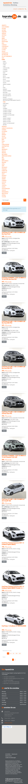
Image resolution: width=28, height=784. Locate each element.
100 (16, 653)
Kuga (4, 87)
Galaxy (4, 82)
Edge (4, 73)
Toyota (4, 185)
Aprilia (4, 33)
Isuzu (3, 136)
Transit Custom (7, 121)
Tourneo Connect (7, 110)
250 (20, 653)
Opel (3, 164)
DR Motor (5, 54)
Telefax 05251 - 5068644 (9, 720)
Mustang (5, 92)
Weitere (5, 124)
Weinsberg (5, 192)
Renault (4, 172)
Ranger (4, 105)
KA (3, 86)
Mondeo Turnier (7, 90)
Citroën (4, 48)
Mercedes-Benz (6, 156)
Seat (3, 174)
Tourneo (5, 108)
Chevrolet (5, 46)
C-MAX (4, 64)
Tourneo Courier (7, 111)
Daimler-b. (5, 53)
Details (4, 252)
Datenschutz (8, 756)
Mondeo (5, 89)
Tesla (3, 184)
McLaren (4, 154)
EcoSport (5, 71)
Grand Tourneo (7, 84)
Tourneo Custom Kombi (8, 115)
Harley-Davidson (7, 128)
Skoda (4, 177)
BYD (3, 43)
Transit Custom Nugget (8, 123)
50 (13, 653)
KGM (3, 141)
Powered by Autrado (18, 782)
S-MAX (4, 106)
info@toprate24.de (8, 722)
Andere (4, 32)
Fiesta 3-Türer (6, 77)
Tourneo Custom (7, 113)
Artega (4, 35)
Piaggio (4, 169)
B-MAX (4, 61)
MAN (3, 148)
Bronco (5, 63)
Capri (4, 66)
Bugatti (4, 40)
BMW (3, 38)
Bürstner (5, 41)
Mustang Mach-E (7, 95)
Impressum (14, 754)
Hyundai (4, 131)
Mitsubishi (5, 161)
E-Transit (5, 69)
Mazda (4, 152)
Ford (3, 59)
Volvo (4, 190)
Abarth (4, 25)
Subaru (4, 180)
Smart (4, 179)
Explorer (5, 74)
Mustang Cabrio (7, 94)
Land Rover (5, 144)
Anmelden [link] (6, 203)
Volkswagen (6, 188)
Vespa (3, 187)
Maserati (4, 149)
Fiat (3, 58)
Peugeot (4, 167)
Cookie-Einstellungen (10, 757)
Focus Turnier (6, 81)
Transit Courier (6, 120)
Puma (4, 102)
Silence (4, 175)
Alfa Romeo (5, 27)
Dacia (3, 51)
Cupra (4, 50)
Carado (4, 45)
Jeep (3, 139)
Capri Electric (6, 68)
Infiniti (4, 135)
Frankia (4, 126)
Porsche (4, 170)
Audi (3, 36)
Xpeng (4, 195)
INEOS (3, 133)
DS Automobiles (7, 56)
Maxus (4, 151)
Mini (3, 159)
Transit (4, 116)
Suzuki (4, 182)
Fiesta (4, 76)
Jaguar (4, 138)
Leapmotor (5, 146)
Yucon (4, 197)
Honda (4, 130)
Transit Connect (7, 118)
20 (10, 653)
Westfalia (5, 193)
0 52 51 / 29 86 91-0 (18, 9)
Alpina (4, 28)
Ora (3, 166)
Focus (4, 79)
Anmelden (8, 754)
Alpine (4, 30)
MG (3, 157)
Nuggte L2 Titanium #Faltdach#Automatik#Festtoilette (11, 99)
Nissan (4, 162)
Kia (3, 143)
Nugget (5, 97)
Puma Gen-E (5, 103)
